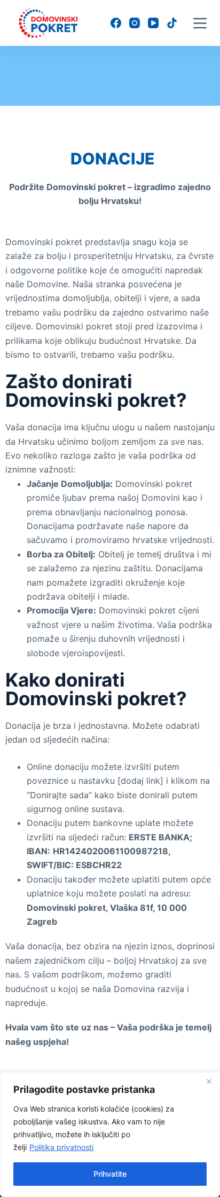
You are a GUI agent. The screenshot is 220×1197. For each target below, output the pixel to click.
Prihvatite (110, 1173)
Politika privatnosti (61, 1147)
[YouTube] (153, 23)
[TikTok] (172, 23)
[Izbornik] (200, 23)
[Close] (208, 1081)
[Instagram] (134, 23)
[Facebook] (116, 23)
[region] (110, 1134)
